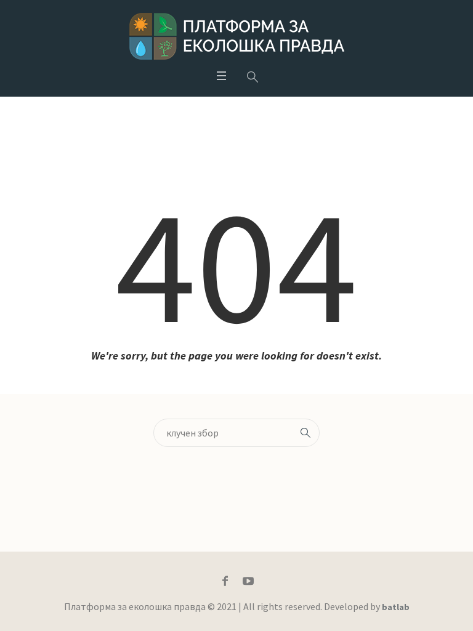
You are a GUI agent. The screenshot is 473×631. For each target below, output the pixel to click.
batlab (396, 607)
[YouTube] (248, 581)
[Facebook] (225, 581)
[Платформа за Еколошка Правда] (236, 36)
